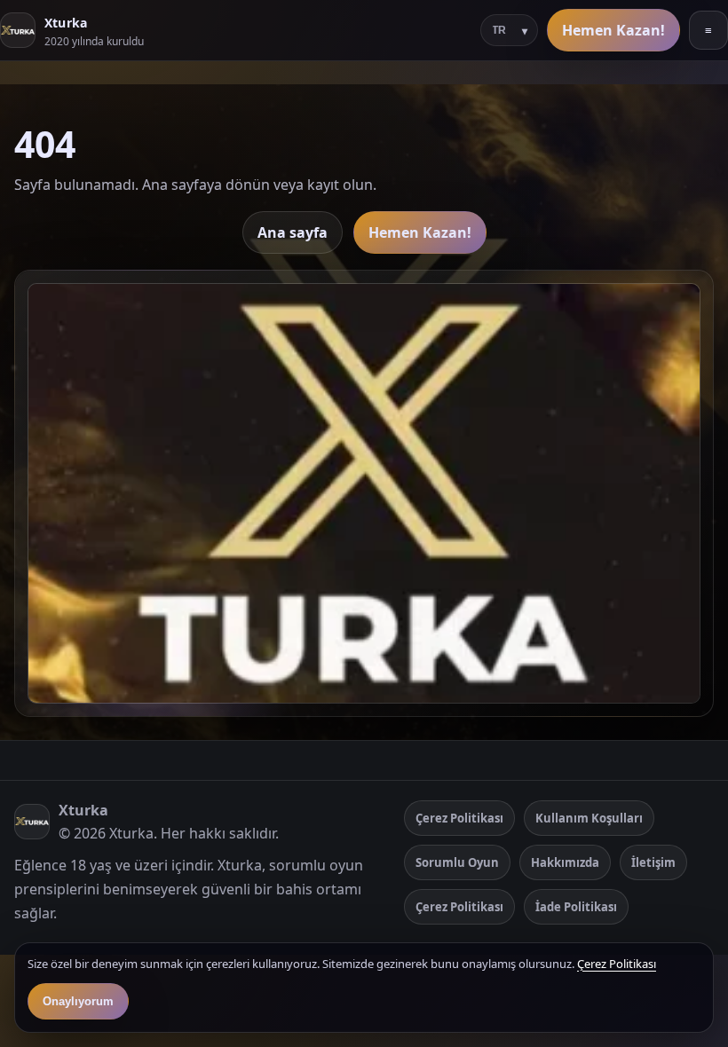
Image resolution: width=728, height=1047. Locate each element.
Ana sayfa (292, 232)
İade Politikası (576, 907)
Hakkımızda (565, 862)
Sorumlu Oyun (457, 862)
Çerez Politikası (459, 818)
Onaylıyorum (78, 1001)
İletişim (653, 862)
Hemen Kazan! (613, 30)
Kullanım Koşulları (589, 818)
